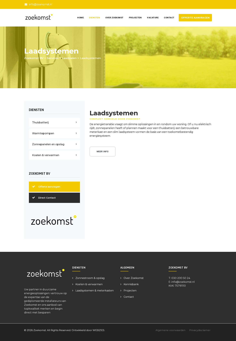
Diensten (94, 17)
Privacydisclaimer (199, 330)
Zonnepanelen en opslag (48, 144)
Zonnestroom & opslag (90, 278)
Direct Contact (47, 197)
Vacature (152, 17)
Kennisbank (131, 284)
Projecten (135, 17)
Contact (169, 17)
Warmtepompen (43, 133)
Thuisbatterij (40, 122)
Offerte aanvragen (195, 17)
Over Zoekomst (114, 17)
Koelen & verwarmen (45, 155)
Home (80, 17)
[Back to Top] (229, 335)
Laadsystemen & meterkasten (94, 290)
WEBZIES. (99, 330)
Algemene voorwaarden (170, 330)
